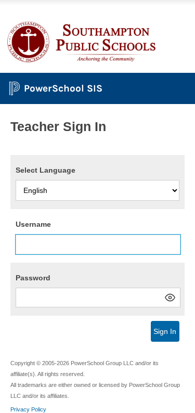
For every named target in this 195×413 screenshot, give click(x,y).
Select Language (45, 170)
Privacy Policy (28, 409)
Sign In (164, 331)
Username (33, 224)
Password (33, 278)
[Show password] (170, 297)
